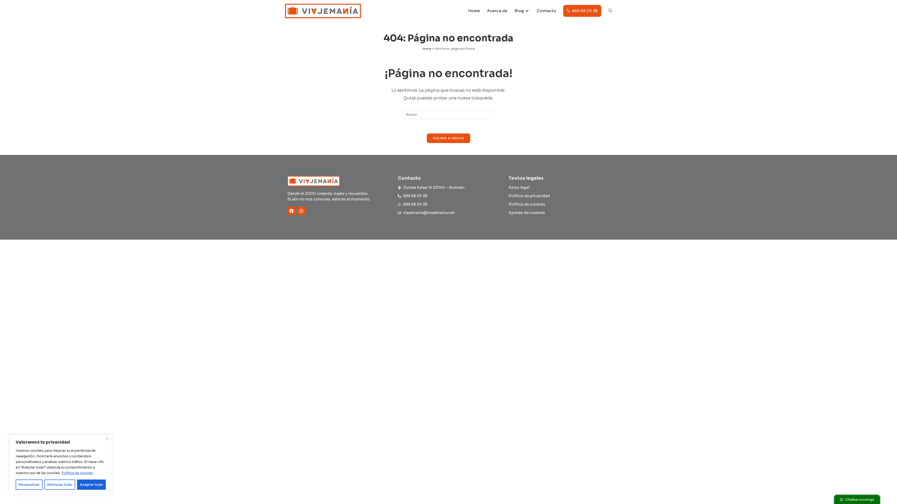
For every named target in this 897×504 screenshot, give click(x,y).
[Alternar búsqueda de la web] (610, 11)
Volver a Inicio (448, 138)
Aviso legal (519, 187)
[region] (60, 464)
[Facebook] (291, 211)
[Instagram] (301, 211)
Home (426, 49)
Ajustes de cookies (527, 212)
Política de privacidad (529, 195)
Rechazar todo (59, 485)
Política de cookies (77, 473)
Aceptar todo (91, 485)
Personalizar (29, 485)
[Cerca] (107, 438)
